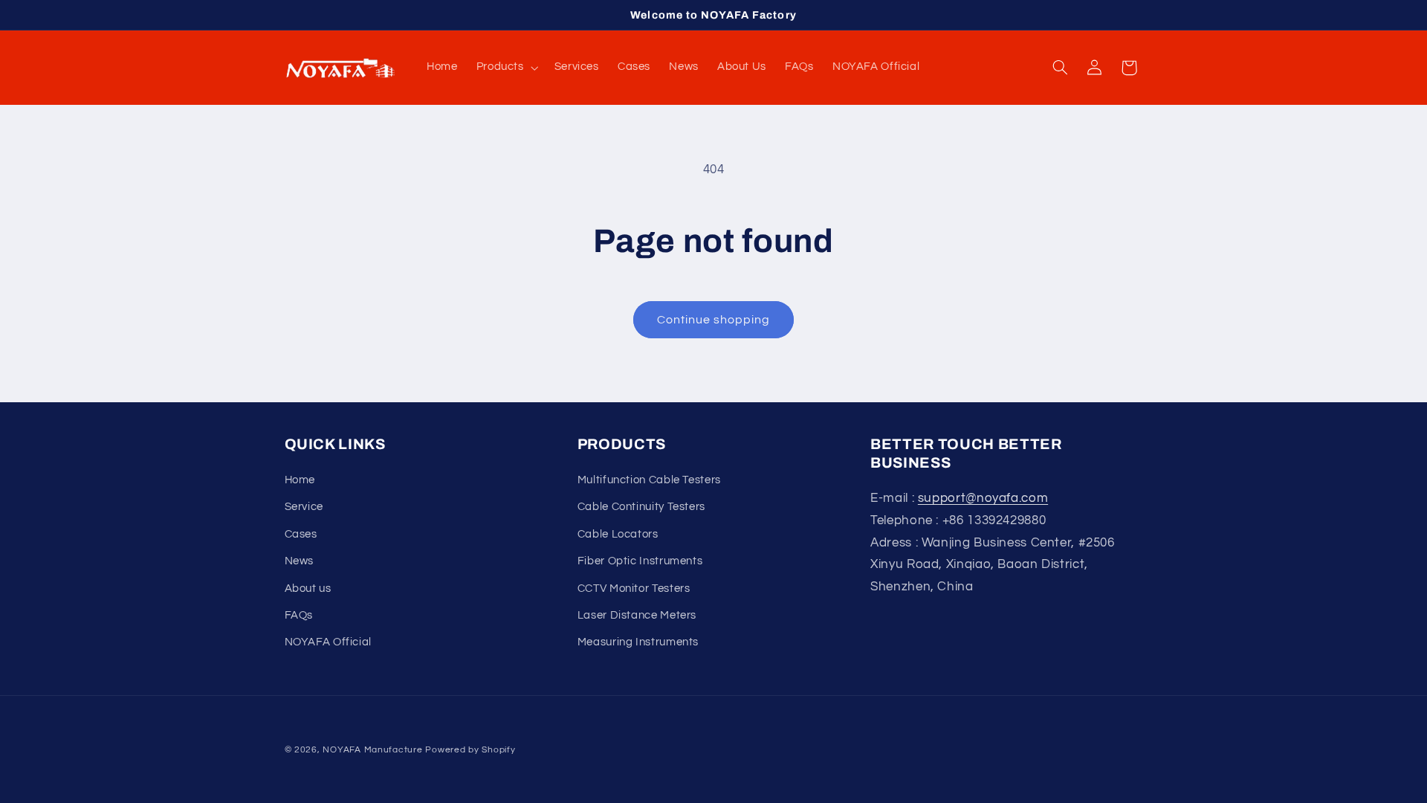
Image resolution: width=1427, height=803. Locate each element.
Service (304, 506)
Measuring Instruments (638, 642)
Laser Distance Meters (636, 615)
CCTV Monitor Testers (633, 588)
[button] (506, 67)
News (299, 561)
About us (308, 588)
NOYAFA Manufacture (372, 750)
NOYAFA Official (328, 642)
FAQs (299, 615)
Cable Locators (618, 534)
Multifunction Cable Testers (649, 480)
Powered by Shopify (470, 750)
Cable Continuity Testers (641, 506)
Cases (301, 534)
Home (300, 480)
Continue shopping (714, 320)
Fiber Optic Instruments (640, 561)
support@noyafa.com (983, 498)
